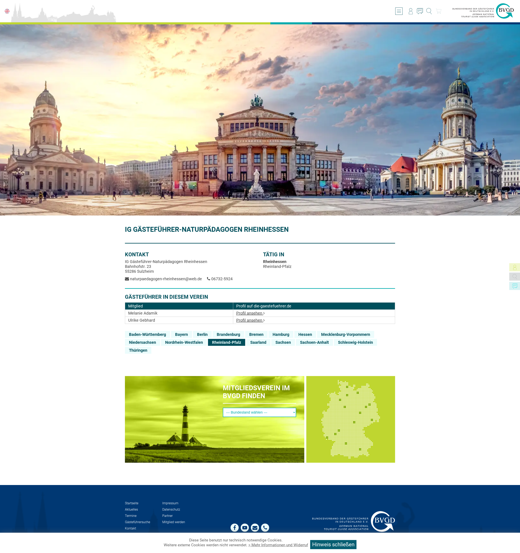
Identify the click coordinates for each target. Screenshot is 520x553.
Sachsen (283, 342)
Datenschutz (171, 509)
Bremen (256, 334)
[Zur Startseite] (483, 11)
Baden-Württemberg (147, 334)
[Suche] (429, 11)
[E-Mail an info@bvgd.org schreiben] (255, 528)
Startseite (131, 503)
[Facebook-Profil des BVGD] (235, 528)
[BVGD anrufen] (265, 528)
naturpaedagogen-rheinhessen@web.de (165, 278)
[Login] (410, 11)
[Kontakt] (420, 11)
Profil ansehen (249, 313)
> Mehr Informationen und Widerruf (278, 545)
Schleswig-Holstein (355, 342)
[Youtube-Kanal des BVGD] (245, 528)
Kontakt (130, 528)
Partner (167, 516)
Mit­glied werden (173, 522)
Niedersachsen (142, 342)
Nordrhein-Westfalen (184, 342)
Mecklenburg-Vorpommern (345, 334)
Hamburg (281, 334)
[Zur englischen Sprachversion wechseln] (7, 11)
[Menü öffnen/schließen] (399, 11)
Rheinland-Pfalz (226, 342)
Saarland (258, 342)
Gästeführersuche (137, 522)
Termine (130, 516)
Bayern (181, 334)
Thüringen (138, 350)
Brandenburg (228, 334)
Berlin (202, 334)
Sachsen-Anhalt (314, 342)
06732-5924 (221, 278)
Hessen (305, 334)
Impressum (170, 503)
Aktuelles (131, 509)
